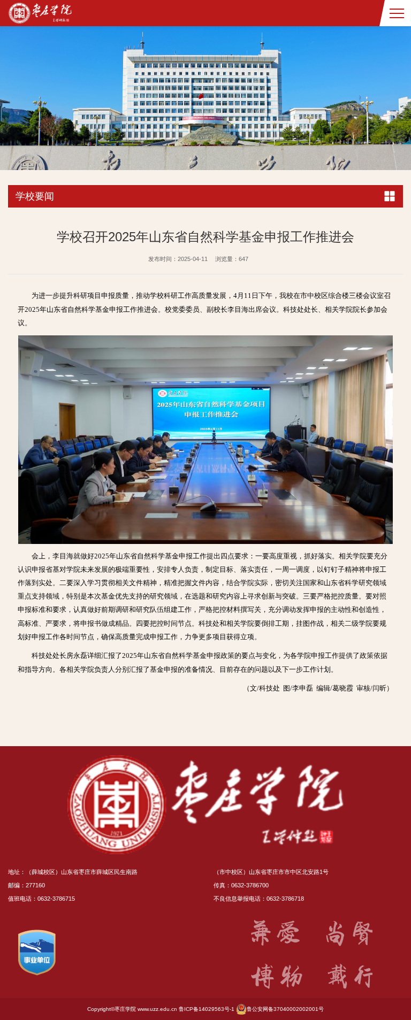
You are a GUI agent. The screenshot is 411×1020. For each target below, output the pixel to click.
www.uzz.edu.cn (157, 1009)
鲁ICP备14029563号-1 (206, 1009)
